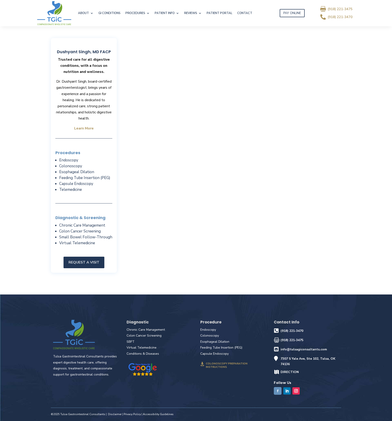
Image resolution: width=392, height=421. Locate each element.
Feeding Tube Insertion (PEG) (84, 177)
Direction (290, 372)
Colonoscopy (70, 166)
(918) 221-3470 (340, 17)
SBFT (131, 342)
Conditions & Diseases (143, 354)
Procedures (135, 13)
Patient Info (165, 13)
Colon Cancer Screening (80, 231)
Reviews (190, 13)
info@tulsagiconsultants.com (304, 349)
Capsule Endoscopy (76, 183)
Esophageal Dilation (76, 172)
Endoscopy (68, 160)
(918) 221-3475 (340, 9)
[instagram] (296, 391)
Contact (244, 13)
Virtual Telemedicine (77, 243)
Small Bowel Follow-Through (85, 237)
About (83, 13)
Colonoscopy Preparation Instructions (226, 365)
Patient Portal (219, 13)
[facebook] (278, 391)
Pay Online (292, 13)
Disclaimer (115, 414)
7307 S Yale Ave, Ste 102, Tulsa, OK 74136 (308, 361)
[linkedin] (287, 391)
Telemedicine (70, 189)
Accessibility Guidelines (158, 414)
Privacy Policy (132, 414)
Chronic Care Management (82, 225)
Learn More (84, 128)
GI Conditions (109, 13)
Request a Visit (84, 262)
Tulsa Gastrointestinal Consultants (82, 414)
